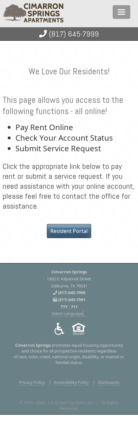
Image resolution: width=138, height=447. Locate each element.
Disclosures (108, 382)
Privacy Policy (32, 382)
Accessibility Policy (71, 382)
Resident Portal (69, 231)
